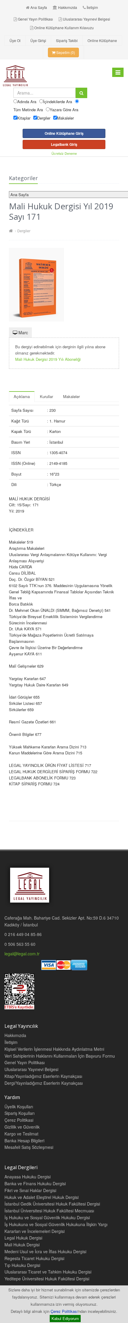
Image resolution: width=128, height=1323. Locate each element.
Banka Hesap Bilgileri (24, 1140)
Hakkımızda (67, 7)
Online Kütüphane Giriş (64, 133)
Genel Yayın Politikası (35, 18)
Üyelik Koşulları (18, 1107)
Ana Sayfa (38, 7)
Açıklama (22, 396)
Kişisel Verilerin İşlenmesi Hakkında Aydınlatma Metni (54, 1049)
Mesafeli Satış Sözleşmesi (28, 1147)
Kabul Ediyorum (65, 1318)
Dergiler (43, 118)
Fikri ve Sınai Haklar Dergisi (30, 1190)
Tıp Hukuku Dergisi (22, 1265)
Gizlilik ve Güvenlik (22, 1127)
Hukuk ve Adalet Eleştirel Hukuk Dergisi (41, 1197)
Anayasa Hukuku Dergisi (27, 1177)
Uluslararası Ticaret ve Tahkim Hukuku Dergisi (47, 1272)
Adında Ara (26, 101)
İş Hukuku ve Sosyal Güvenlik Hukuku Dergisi (47, 1217)
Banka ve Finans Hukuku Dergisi (35, 1183)
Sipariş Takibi (67, 40)
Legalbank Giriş (64, 144)
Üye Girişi (38, 40)
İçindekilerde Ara (57, 101)
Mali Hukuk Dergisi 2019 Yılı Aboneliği (48, 359)
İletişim (92, 7)
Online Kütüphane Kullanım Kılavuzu (64, 27)
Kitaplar (23, 118)
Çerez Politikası (64, 1311)
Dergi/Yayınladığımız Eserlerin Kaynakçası (43, 1083)
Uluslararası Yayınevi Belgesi (86, 18)
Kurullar (46, 396)
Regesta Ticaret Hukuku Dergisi (34, 1258)
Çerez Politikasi (18, 1120)
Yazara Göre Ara (64, 109)
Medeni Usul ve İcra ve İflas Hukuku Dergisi (45, 1251)
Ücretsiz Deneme (64, 153)
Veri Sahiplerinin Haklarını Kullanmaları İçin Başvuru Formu (59, 1056)
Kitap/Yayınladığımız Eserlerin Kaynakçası (43, 1076)
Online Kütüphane (102, 40)
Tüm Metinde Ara (28, 109)
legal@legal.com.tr (22, 954)
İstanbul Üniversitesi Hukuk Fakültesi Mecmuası (49, 1211)
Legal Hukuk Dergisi (23, 1238)
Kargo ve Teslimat (21, 1134)
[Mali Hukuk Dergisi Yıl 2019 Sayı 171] (64, 284)
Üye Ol (15, 40)
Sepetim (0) (65, 52)
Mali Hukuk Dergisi (22, 1245)
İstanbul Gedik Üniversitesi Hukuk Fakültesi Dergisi (52, 1204)
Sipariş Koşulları (19, 1113)
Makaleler (65, 118)
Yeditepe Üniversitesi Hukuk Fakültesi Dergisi (46, 1279)
